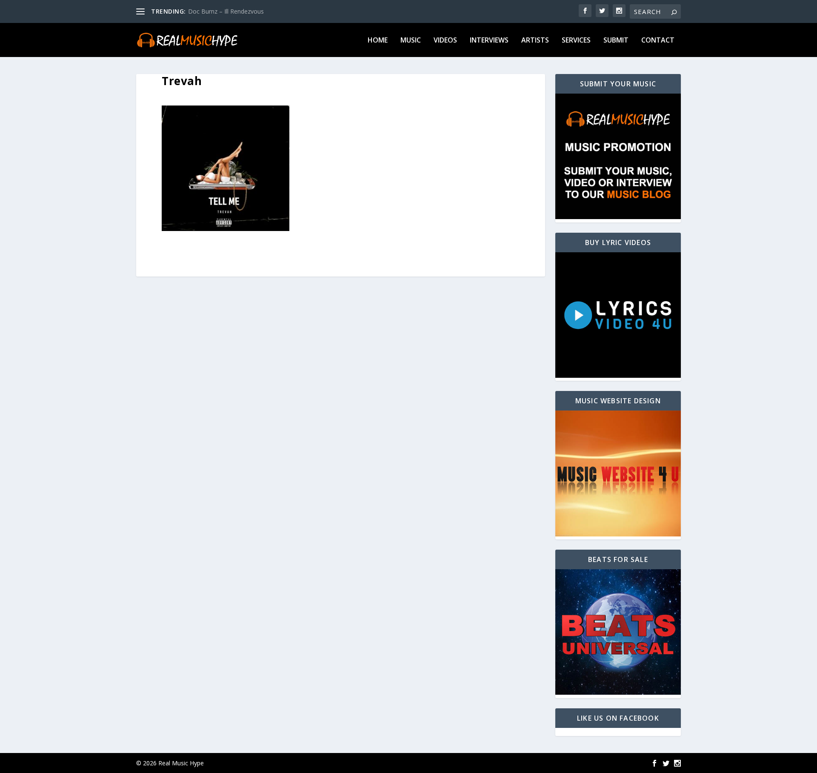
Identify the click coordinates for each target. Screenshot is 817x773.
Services (576, 41)
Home (378, 41)
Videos (445, 41)
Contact (657, 41)
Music (410, 41)
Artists (535, 41)
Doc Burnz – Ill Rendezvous (226, 11)
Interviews (489, 41)
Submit (615, 41)
